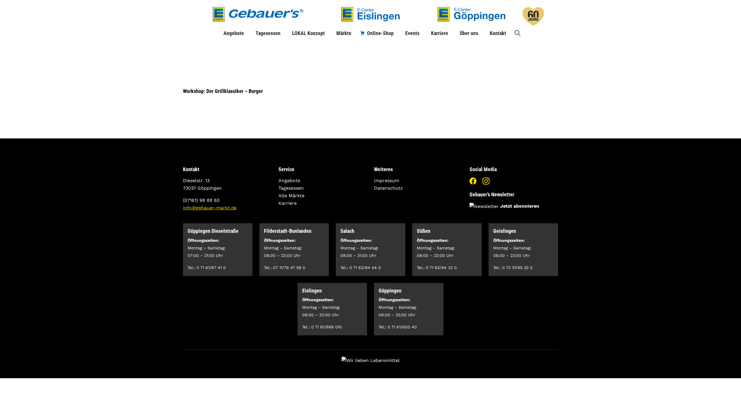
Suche (518, 33)
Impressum (386, 180)
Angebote (233, 33)
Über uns (469, 33)
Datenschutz (388, 188)
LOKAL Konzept (308, 33)
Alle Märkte (291, 195)
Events (412, 33)
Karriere (439, 33)
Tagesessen (268, 33)
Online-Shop (380, 33)
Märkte (343, 33)
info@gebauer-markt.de (209, 208)
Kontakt (498, 33)
